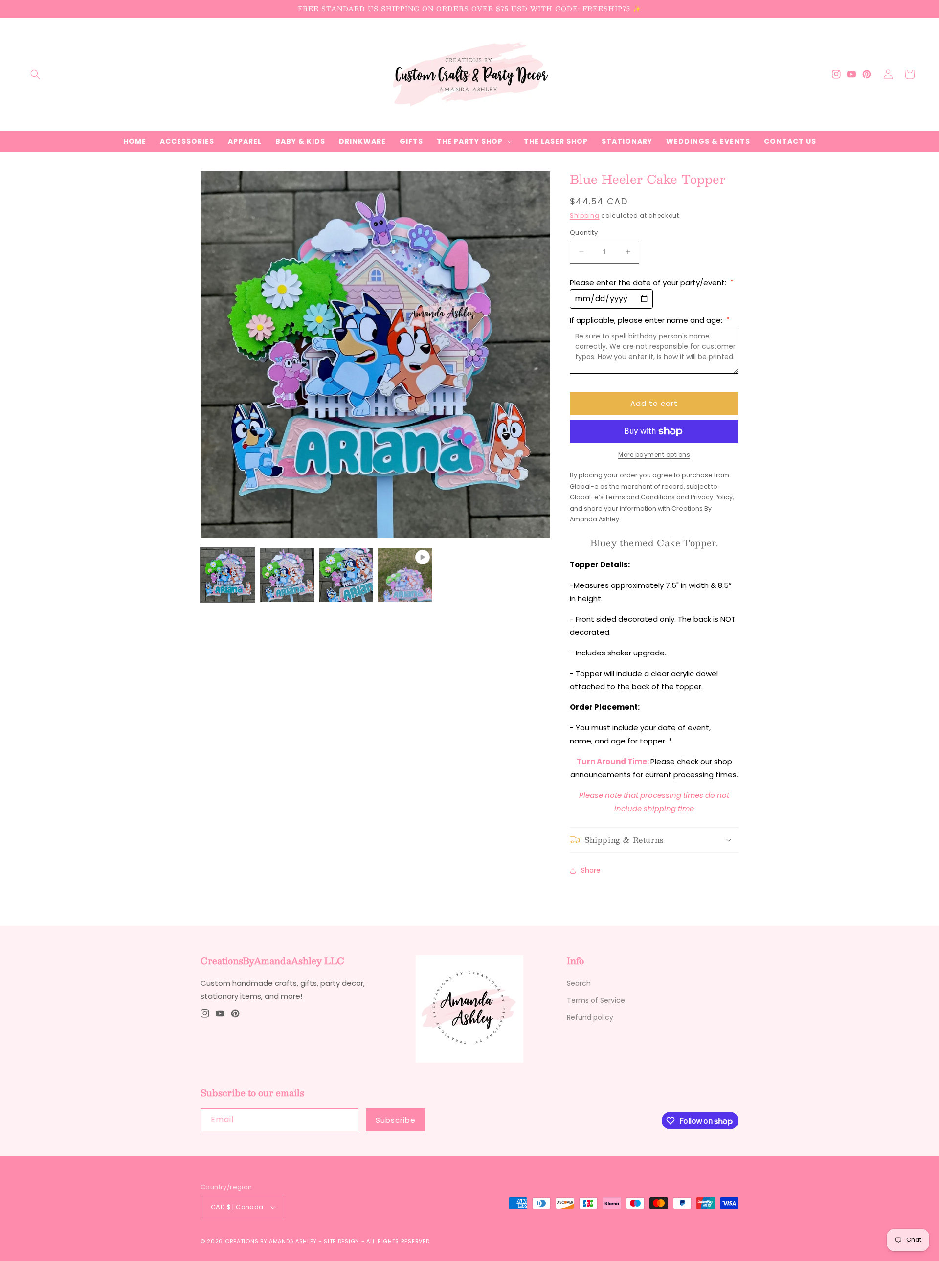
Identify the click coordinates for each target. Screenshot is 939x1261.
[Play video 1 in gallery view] (405, 575)
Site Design (341, 1241)
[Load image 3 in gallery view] (346, 575)
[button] (35, 74)
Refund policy (590, 1017)
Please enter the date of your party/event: (652, 282)
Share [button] (591, 870)
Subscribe (396, 1120)
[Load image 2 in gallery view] (287, 575)
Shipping (585, 215)
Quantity (584, 232)
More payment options (654, 454)
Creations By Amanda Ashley (271, 1241)
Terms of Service (596, 1000)
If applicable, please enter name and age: (650, 320)
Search (579, 983)
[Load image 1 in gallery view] (228, 575)
